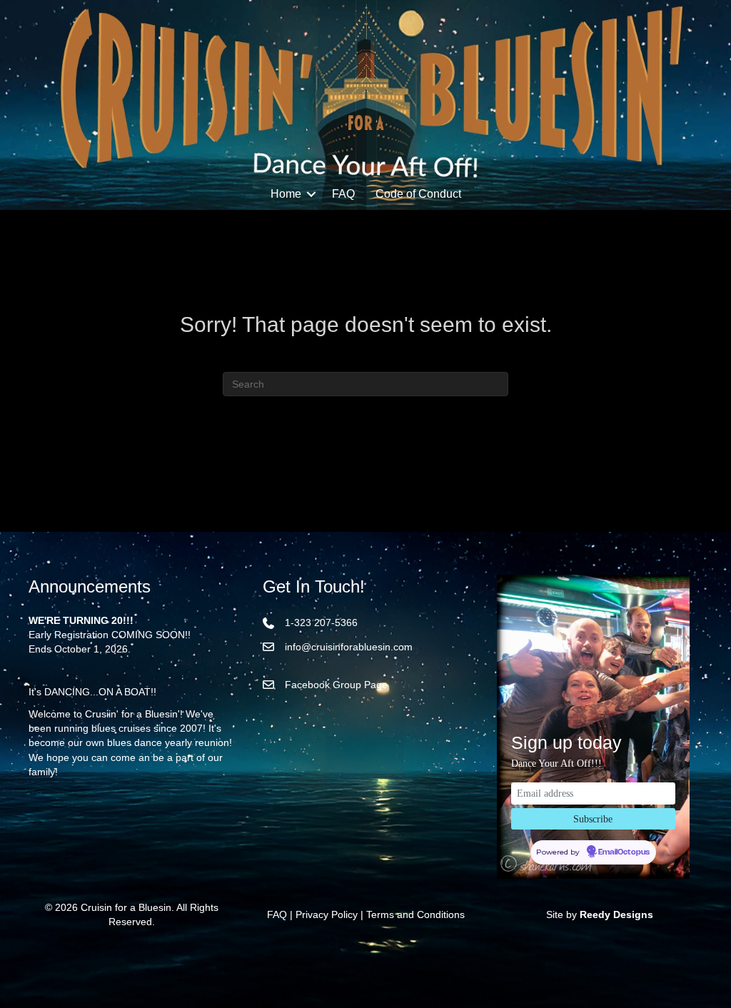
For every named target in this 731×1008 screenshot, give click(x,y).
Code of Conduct (418, 194)
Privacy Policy (327, 914)
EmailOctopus (624, 852)
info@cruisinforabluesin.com (349, 646)
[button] (311, 194)
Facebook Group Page (336, 684)
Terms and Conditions (415, 914)
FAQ (343, 194)
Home (286, 194)
